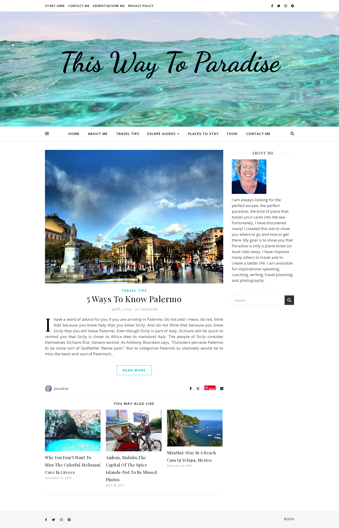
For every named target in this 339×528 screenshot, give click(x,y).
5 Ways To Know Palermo (134, 298)
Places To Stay (203, 133)
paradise (61, 388)
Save (212, 388)
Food (232, 133)
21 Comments (146, 308)
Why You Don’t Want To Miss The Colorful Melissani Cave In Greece (73, 465)
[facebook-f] (272, 6)
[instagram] (286, 6)
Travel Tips (127, 133)
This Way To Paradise (169, 62)
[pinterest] (292, 6)
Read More (134, 370)
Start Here (55, 6)
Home (74, 133)
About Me (98, 133)
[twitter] (279, 6)
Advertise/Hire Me (109, 6)
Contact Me (78, 6)
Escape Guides (161, 133)
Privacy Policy (141, 6)
